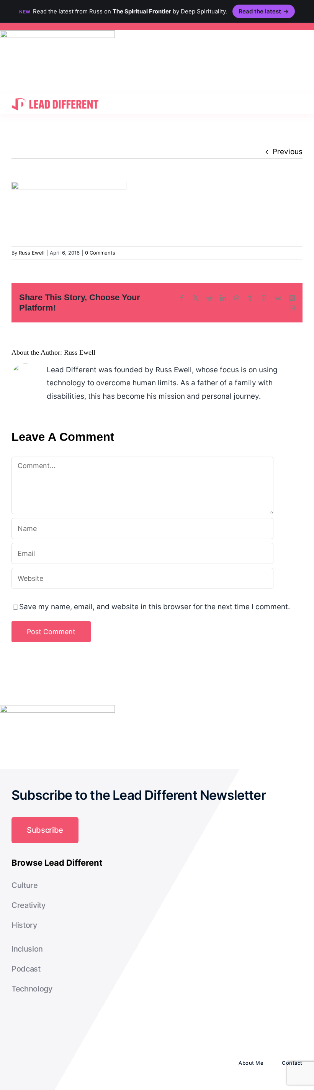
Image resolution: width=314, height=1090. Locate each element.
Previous (288, 151)
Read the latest (264, 11)
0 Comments (100, 253)
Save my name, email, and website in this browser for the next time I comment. (154, 606)
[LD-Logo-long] (55, 98)
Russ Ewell (31, 253)
